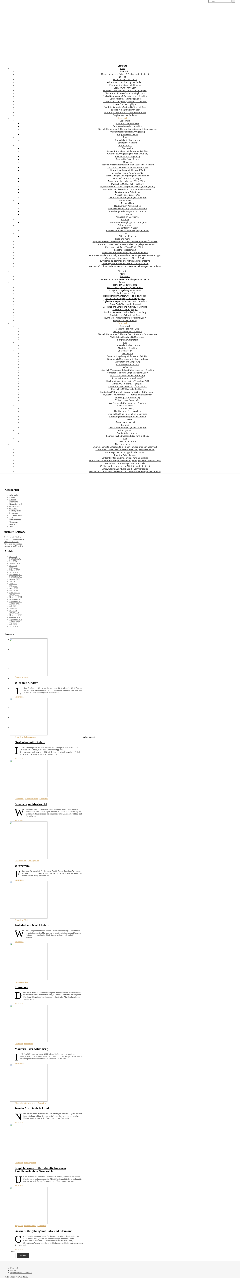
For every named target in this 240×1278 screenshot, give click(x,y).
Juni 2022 (13, 583)
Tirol (125, 137)
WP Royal (23, 1277)
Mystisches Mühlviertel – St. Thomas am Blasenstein (127, 189)
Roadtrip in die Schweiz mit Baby (125, 109)
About (122, 68)
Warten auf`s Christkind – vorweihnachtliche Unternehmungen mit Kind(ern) (125, 266)
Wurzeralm (127, 148)
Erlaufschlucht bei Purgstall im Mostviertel (127, 208)
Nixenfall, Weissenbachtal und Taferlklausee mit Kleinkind (127, 164)
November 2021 (15, 599)
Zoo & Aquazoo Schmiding (127, 192)
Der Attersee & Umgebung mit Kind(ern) (127, 197)
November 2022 (15, 575)
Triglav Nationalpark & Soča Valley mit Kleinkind (125, 96)
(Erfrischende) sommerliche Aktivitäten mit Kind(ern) (125, 260)
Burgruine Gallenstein (127, 134)
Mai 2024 (13, 561)
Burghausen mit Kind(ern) (125, 115)
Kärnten (125, 219)
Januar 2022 (14, 595)
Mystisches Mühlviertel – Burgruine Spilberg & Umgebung (127, 186)
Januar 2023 (14, 572)
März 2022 (13, 590)
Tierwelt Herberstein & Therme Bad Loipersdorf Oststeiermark (127, 129)
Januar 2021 (14, 613)
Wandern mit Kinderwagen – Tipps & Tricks (125, 258)
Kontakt (13, 1270)
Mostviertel (13, 502)
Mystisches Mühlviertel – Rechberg (127, 184)
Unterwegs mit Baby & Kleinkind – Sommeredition (125, 263)
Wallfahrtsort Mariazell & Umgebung (127, 131)
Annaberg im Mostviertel (127, 217)
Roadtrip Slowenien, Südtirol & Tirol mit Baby (125, 107)
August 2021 (14, 604)
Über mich (125, 71)
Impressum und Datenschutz (21, 1273)
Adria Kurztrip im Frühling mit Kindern (125, 82)
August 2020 (14, 622)
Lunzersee (127, 214)
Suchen (13, 1252)
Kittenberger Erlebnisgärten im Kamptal (127, 211)
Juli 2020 (13, 624)
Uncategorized (15, 520)
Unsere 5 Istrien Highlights (125, 104)
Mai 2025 (13, 557)
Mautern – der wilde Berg (127, 123)
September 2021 (15, 601)
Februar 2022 (14, 592)
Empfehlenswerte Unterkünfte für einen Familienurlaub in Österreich (125, 241)
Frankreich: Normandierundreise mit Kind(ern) (125, 90)
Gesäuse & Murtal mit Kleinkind (127, 126)
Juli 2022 (13, 581)
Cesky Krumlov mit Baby (125, 87)
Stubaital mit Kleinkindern (127, 140)
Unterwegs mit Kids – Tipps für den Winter (125, 247)
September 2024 (15, 559)
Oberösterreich (125, 145)
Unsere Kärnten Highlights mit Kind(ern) (127, 222)
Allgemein (13, 495)
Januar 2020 (14, 626)
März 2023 (13, 568)
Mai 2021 (13, 610)
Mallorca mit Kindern (12, 537)
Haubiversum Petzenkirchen (127, 206)
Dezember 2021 (15, 597)
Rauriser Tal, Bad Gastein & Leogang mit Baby (127, 230)
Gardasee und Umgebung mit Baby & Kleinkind (125, 101)
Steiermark (125, 120)
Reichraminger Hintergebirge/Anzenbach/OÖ (127, 175)
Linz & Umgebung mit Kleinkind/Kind (127, 170)
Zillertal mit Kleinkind (127, 142)
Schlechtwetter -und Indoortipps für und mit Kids (125, 252)
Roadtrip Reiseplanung (125, 249)
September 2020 (15, 619)
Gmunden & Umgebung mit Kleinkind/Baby (127, 153)
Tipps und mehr (122, 238)
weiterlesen (19, 697)
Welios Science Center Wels (127, 195)
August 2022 (14, 579)
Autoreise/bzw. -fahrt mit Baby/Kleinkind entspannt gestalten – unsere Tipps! (125, 255)
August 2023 (14, 563)
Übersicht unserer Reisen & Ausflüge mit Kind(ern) (125, 74)
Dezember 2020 (15, 615)
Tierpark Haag (127, 203)
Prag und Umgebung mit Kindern (125, 85)
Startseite (122, 65)
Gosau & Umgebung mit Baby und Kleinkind (127, 151)
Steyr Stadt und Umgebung (127, 156)
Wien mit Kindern (127, 236)
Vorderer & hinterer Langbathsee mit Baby (127, 167)
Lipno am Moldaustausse (125, 79)
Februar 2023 (14, 570)
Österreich (123, 118)
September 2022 (15, 577)
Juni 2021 (13, 608)
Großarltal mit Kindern (127, 228)
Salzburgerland (125, 225)
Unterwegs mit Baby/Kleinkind (15, 523)
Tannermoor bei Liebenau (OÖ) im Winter (127, 181)
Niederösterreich (125, 200)
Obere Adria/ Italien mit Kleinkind (125, 98)
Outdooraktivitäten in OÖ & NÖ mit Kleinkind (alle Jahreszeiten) (125, 244)
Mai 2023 (13, 566)
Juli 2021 (13, 606)
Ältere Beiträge (89, 737)
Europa (122, 76)
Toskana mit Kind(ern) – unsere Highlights (125, 93)
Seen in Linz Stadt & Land (127, 159)
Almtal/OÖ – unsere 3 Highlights (127, 178)
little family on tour (9, 1)
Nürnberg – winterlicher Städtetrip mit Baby (125, 112)
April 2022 (13, 588)
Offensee (127, 162)
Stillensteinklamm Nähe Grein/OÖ (127, 173)
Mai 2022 (13, 586)
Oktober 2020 (14, 617)
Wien (125, 233)
